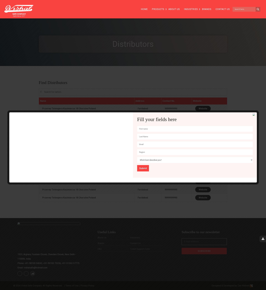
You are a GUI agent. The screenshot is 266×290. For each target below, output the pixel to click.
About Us (174, 9)
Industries (191, 9)
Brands (206, 9)
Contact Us (223, 9)
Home (144, 9)
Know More (71, 142)
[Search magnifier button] (258, 9)
